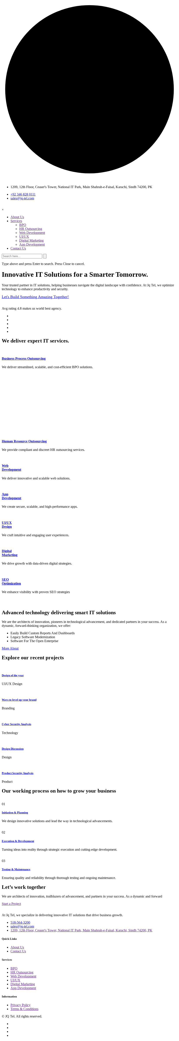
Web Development (32, 233)
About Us (17, 217)
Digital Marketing (31, 240)
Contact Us (18, 248)
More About (10, 648)
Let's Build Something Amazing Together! (35, 297)
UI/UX (24, 236)
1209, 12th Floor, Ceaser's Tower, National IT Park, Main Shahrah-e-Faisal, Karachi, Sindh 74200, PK (81, 930)
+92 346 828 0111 (23, 194)
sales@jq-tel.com (22, 198)
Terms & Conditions (24, 1009)
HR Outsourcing (30, 229)
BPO (22, 225)
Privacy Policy (20, 1005)
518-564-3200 (20, 922)
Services (16, 221)
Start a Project (11, 904)
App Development (32, 244)
